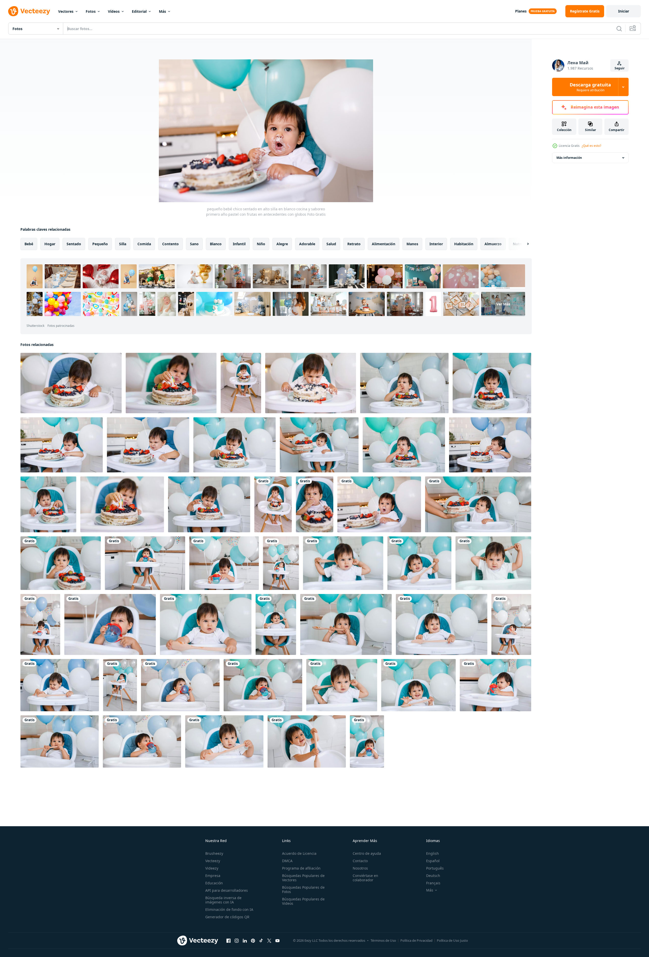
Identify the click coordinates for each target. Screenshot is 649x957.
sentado (74, 243)
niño (261, 243)
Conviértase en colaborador (365, 877)
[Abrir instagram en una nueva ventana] (237, 940)
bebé (28, 243)
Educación (214, 883)
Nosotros (360, 868)
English (432, 853)
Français (433, 883)
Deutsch (433, 875)
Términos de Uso (383, 940)
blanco (216, 243)
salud (331, 243)
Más (162, 11)
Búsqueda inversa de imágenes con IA (223, 899)
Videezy (211, 868)
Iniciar (623, 11)
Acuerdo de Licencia (299, 853)
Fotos (91, 11)
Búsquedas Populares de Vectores (303, 877)
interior (436, 243)
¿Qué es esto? (591, 146)
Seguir (620, 68)
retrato (354, 243)
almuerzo (493, 243)
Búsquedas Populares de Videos (303, 901)
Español (433, 860)
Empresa (212, 875)
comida (144, 243)
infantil (239, 243)
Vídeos (114, 11)
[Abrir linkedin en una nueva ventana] (245, 940)
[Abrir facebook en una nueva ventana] (228, 940)
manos (412, 243)
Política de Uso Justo (452, 940)
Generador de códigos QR (227, 916)
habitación (463, 243)
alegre (282, 243)
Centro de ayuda (367, 853)
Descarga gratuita (590, 87)
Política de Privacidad (416, 940)
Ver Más (503, 304)
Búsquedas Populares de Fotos (303, 889)
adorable (307, 243)
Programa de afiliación (301, 868)
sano (194, 243)
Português (435, 868)
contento (170, 243)
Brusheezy (214, 853)
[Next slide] (523, 244)
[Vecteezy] (29, 11)
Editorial (139, 11)
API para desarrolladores (226, 890)
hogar (49, 243)
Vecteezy (212, 860)
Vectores (65, 11)
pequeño (100, 243)
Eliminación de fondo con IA (229, 909)
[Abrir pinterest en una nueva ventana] (253, 940)
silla (122, 243)
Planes (521, 11)
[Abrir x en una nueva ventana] (269, 940)
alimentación (383, 243)
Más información (569, 158)
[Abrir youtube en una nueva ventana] (277, 940)
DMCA (287, 860)
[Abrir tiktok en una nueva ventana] (261, 940)
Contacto (360, 860)
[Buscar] (619, 28)
